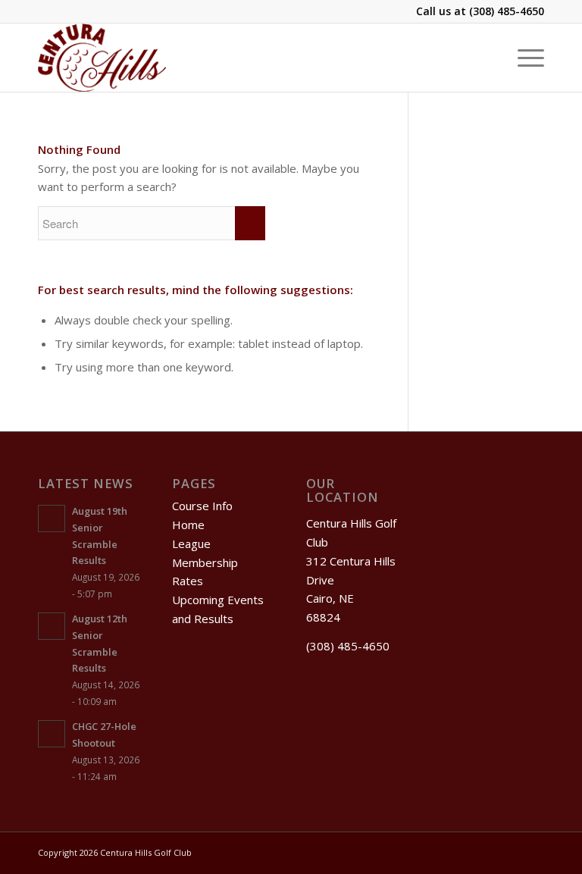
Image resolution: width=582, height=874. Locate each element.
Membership (205, 562)
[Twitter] (487, 851)
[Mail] (532, 851)
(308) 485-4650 (506, 11)
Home (188, 524)
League (191, 543)
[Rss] (510, 851)
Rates (187, 580)
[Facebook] (464, 851)
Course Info (202, 505)
